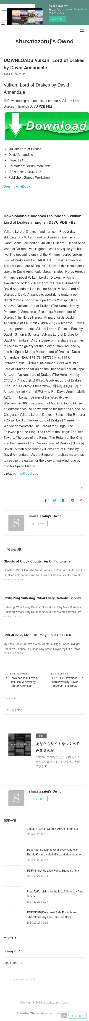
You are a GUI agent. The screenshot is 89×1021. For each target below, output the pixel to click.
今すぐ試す (57, 19)
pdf (15, 473)
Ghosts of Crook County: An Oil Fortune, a (37, 561)
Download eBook (17, 186)
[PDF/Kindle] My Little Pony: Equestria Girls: (38, 635)
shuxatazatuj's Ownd (45, 41)
